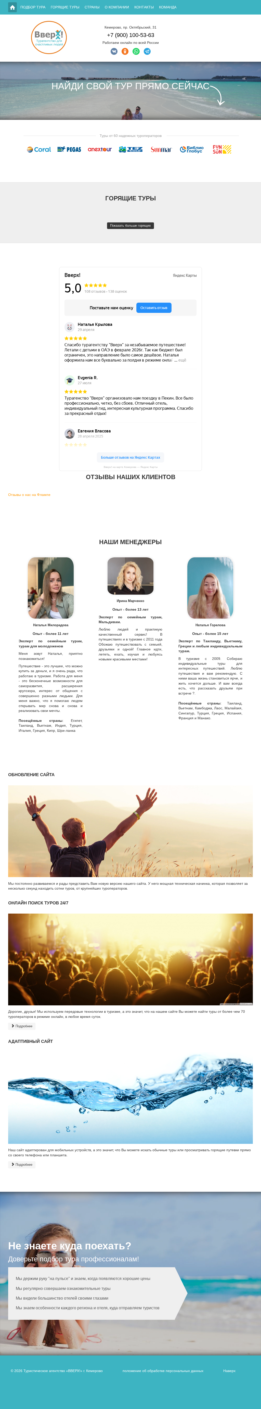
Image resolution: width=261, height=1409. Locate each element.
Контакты (144, 7)
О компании (117, 7)
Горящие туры (65, 7)
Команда (167, 7)
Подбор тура (32, 7)
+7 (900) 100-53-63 (130, 35)
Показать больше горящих (130, 225)
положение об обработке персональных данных (163, 1371)
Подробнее (23, 1026)
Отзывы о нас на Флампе (29, 495)
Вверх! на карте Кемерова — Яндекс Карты (131, 467)
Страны (92, 7)
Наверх (229, 1371)
